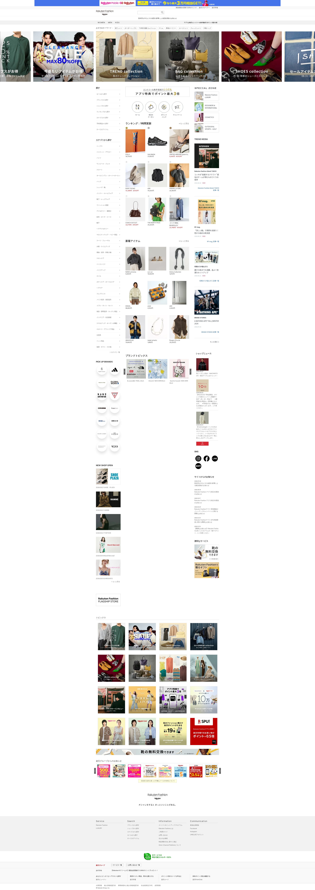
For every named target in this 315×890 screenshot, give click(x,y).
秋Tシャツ (118, 28)
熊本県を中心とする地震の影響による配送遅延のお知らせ (157, 18)
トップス (99, 146)
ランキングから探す (103, 112)
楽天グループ (203, 7)
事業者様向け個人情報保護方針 (128, 885)
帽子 (98, 223)
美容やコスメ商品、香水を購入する (142, 876)
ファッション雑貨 (102, 205)
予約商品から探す (102, 123)
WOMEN (101, 22)
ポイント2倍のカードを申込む (171, 876)
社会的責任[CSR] (146, 885)
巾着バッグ (207, 28)
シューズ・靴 (101, 187)
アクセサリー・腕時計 (104, 211)
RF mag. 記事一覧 (213, 241)
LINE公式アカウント (197, 834)
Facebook (193, 828)
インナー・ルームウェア (105, 193)
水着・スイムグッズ (103, 246)
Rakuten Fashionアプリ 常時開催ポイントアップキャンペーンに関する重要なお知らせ (206, 511)
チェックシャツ (196, 28)
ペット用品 (100, 341)
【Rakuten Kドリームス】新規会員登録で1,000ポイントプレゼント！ (134, 870)
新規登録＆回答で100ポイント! (186, 7)
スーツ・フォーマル (103, 240)
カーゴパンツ (183, 28)
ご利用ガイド (163, 832)
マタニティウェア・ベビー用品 (107, 235)
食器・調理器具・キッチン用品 (107, 311)
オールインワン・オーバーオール (108, 175)
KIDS (117, 22)
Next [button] (219, 56)
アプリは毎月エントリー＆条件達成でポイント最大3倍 (200, 22)
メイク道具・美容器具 (104, 300)
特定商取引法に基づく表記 (167, 842)
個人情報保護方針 (110, 885)
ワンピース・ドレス (103, 164)
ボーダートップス (130, 28)
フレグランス (101, 294)
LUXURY (99, 828)
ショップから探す (102, 106)
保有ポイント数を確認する (201, 876)
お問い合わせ (163, 835)
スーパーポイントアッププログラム (170, 825)
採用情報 (158, 885)
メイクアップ (101, 270)
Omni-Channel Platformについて (170, 845)
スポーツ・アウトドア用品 (105, 329)
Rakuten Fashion (115, 12)
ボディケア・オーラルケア (105, 282)
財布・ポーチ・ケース (104, 217)
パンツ (99, 158)
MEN (110, 22)
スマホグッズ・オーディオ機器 (107, 323)
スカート (99, 170)
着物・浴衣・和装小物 (104, 252)
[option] (63, 56)
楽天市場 (215, 7)
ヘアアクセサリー (102, 229)
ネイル (99, 276)
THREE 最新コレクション (147, 28)
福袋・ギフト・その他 (104, 347)
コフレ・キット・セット (105, 305)
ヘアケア (99, 288)
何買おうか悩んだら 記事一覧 (209, 281)
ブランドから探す (102, 100)
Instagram (193, 831)
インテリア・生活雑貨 (104, 317)
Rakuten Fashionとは (166, 828)
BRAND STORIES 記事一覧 (210, 332)
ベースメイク (101, 264)
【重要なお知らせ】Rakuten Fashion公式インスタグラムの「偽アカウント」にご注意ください (206, 531)
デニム (161, 28)
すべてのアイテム (102, 129)
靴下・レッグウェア (103, 199)
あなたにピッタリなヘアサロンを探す (108, 876)
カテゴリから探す (102, 118)
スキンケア (100, 258)
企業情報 (99, 885)
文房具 (99, 335)
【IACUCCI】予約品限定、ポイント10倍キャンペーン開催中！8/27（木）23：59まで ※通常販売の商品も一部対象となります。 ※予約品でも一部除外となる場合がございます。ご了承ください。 (207, 401)
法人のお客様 (163, 838)
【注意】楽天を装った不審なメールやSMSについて (157, 781)
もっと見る (116, 581)
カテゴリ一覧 (115, 352)
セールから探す (102, 94)
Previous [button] (96, 56)
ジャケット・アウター (104, 152)
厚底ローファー (171, 28)
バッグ (99, 181)
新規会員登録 (194, 825)
